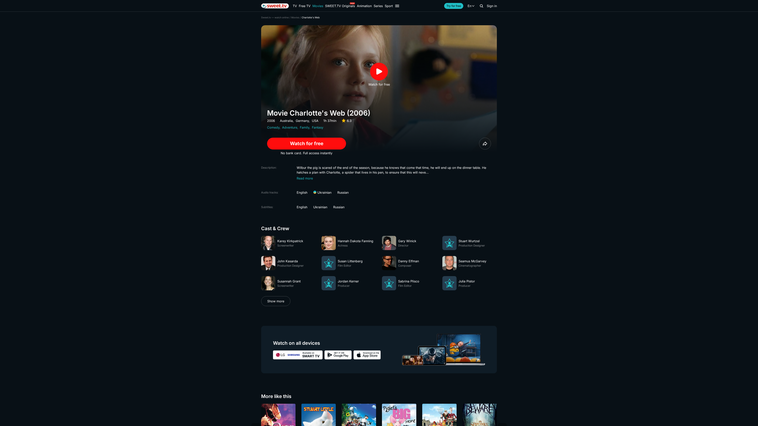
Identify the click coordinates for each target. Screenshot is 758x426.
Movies (317, 6)
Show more (275, 301)
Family (304, 127)
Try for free (454, 5)
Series (378, 6)
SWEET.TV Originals (340, 6)
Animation (364, 6)
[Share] (485, 143)
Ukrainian (323, 192)
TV (295, 6)
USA (315, 121)
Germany (302, 121)
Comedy (273, 127)
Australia (286, 121)
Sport (389, 6)
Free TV (305, 6)
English (302, 192)
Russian (343, 192)
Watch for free (306, 143)
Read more (305, 178)
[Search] (481, 6)
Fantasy (317, 127)
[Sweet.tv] (275, 5)
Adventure (289, 127)
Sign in (492, 6)
